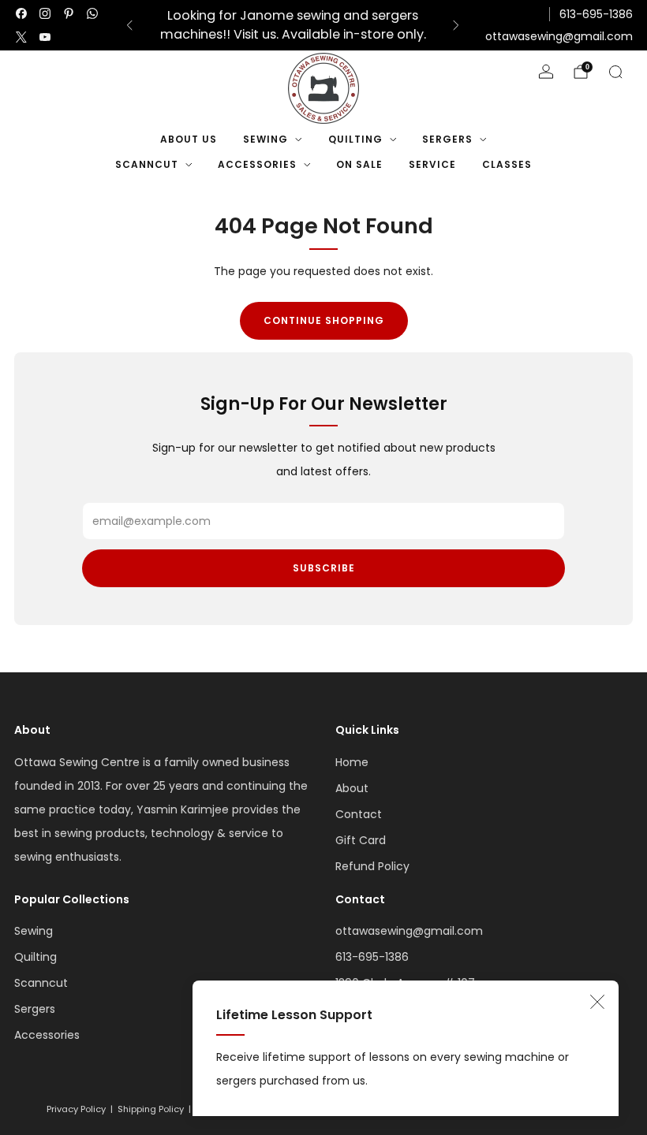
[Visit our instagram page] (45, 13)
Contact (358, 814)
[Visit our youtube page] (45, 37)
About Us (188, 139)
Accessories (257, 164)
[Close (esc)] (597, 1002)
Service (432, 164)
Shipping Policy (151, 1109)
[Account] (546, 72)
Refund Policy (372, 866)
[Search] (615, 72)
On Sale (359, 164)
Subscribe (324, 568)
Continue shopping (324, 320)
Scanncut (146, 164)
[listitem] (292, 25)
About (351, 788)
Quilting (355, 139)
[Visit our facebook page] (21, 13)
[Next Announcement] (456, 25)
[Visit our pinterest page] (68, 13)
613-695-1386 (596, 14)
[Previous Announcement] (129, 25)
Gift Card (360, 840)
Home (351, 762)
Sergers (447, 139)
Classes (507, 164)
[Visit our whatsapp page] (92, 13)
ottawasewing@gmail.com (559, 36)
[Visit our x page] (21, 37)
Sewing (265, 139)
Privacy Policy (76, 1109)
